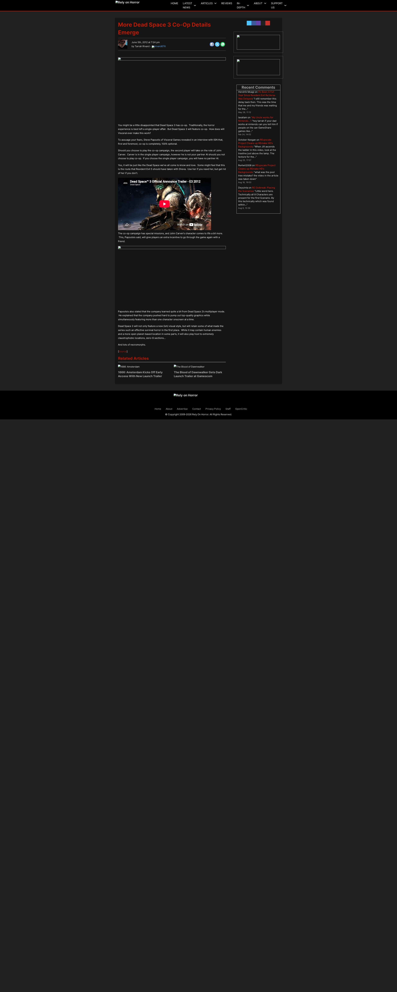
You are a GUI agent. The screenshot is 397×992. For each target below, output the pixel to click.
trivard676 (160, 46)
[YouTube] (258, 67)
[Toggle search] (290, 5)
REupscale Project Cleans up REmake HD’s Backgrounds (255, 143)
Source (123, 351)
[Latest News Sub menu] (195, 5)
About (258, 3)
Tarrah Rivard (142, 46)
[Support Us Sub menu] (285, 5)
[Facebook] (212, 44)
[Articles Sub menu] (215, 3)
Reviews (226, 3)
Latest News (187, 5)
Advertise (182, 408)
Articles (207, 3)
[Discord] (258, 42)
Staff (228, 408)
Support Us (277, 5)
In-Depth (241, 5)
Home (174, 3)
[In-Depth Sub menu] (248, 5)
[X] (217, 44)
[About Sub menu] (265, 3)
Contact (196, 408)
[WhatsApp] (222, 44)
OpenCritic (241, 408)
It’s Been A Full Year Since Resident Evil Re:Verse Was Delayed (256, 95)
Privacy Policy (213, 408)
